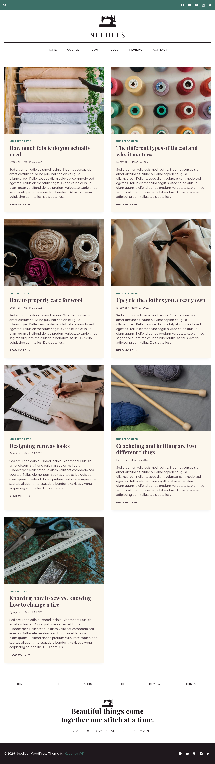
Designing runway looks (39, 445)
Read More (19, 204)
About (95, 49)
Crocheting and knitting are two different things (156, 449)
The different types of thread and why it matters (157, 151)
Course (73, 49)
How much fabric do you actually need (49, 151)
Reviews (136, 49)
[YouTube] (189, 5)
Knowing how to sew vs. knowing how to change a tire (50, 601)
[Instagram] (203, 5)
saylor (16, 161)
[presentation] (54, 100)
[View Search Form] (5, 5)
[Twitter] (210, 5)
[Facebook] (182, 5)
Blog (115, 49)
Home (52, 49)
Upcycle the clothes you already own (160, 299)
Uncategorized (20, 141)
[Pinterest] (196, 5)
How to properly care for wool (45, 299)
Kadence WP (74, 753)
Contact (160, 49)
